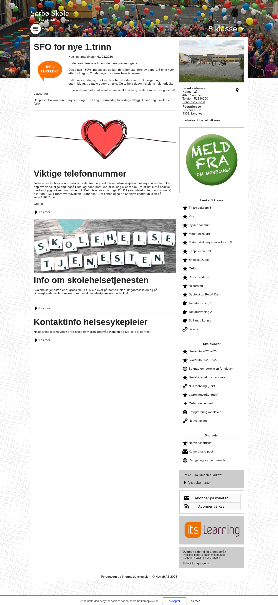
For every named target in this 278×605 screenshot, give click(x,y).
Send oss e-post (193, 102)
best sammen (47, 19)
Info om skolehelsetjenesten (91, 280)
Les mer (44, 212)
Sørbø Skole (49, 13)
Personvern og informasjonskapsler (125, 576)
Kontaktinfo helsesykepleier (91, 322)
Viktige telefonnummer (80, 173)
